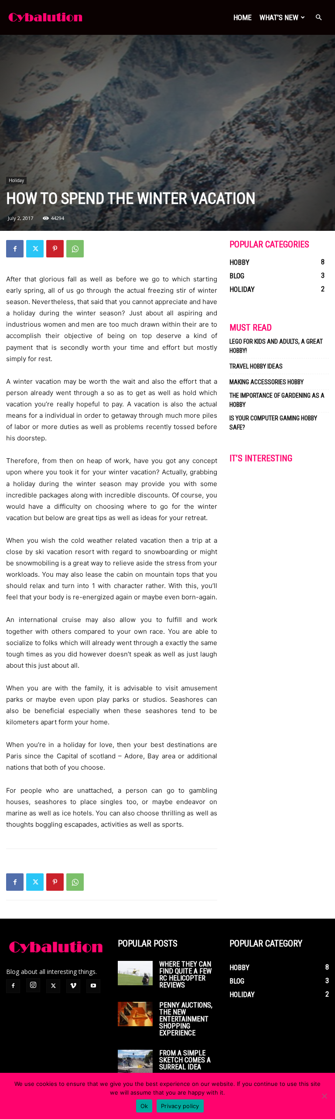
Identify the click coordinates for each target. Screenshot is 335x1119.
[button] (318, 18)
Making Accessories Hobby (266, 382)
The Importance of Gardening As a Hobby (277, 400)
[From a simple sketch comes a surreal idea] (135, 1062)
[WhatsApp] (75, 248)
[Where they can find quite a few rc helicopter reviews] (135, 973)
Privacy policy (180, 1105)
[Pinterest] (55, 248)
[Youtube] (93, 986)
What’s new (279, 17)
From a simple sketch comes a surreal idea (185, 1060)
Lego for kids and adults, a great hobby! (276, 346)
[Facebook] (15, 248)
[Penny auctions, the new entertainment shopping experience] (135, 1014)
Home (242, 17)
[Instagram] (33, 985)
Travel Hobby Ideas (256, 366)
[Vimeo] (73, 986)
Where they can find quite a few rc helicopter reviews (185, 974)
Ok (144, 1105)
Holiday (16, 180)
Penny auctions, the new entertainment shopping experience (185, 1019)
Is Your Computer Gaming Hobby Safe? (273, 423)
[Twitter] (35, 248)
